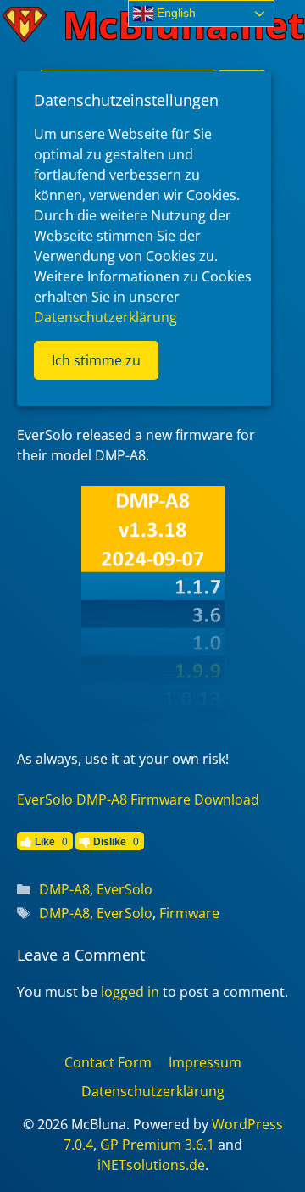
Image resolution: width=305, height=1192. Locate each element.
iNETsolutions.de (151, 1165)
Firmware (189, 913)
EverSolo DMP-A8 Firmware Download (138, 799)
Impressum (205, 1062)
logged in (130, 992)
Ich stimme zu (96, 360)
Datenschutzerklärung (153, 1091)
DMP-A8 (64, 889)
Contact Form (108, 1062)
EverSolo (124, 889)
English (174, 12)
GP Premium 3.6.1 (157, 1144)
